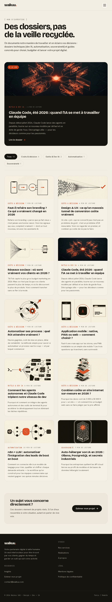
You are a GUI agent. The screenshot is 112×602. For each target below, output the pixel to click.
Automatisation (76, 156)
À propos (62, 558)
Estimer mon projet (87, 508)
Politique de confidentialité (70, 576)
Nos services (64, 547)
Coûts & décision (30, 156)
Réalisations (63, 552)
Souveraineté (14, 163)
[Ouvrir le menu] (105, 5)
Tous (11, 156)
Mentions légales (65, 571)
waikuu (10, 5)
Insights (7, 571)
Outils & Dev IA (54, 156)
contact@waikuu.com (14, 582)
